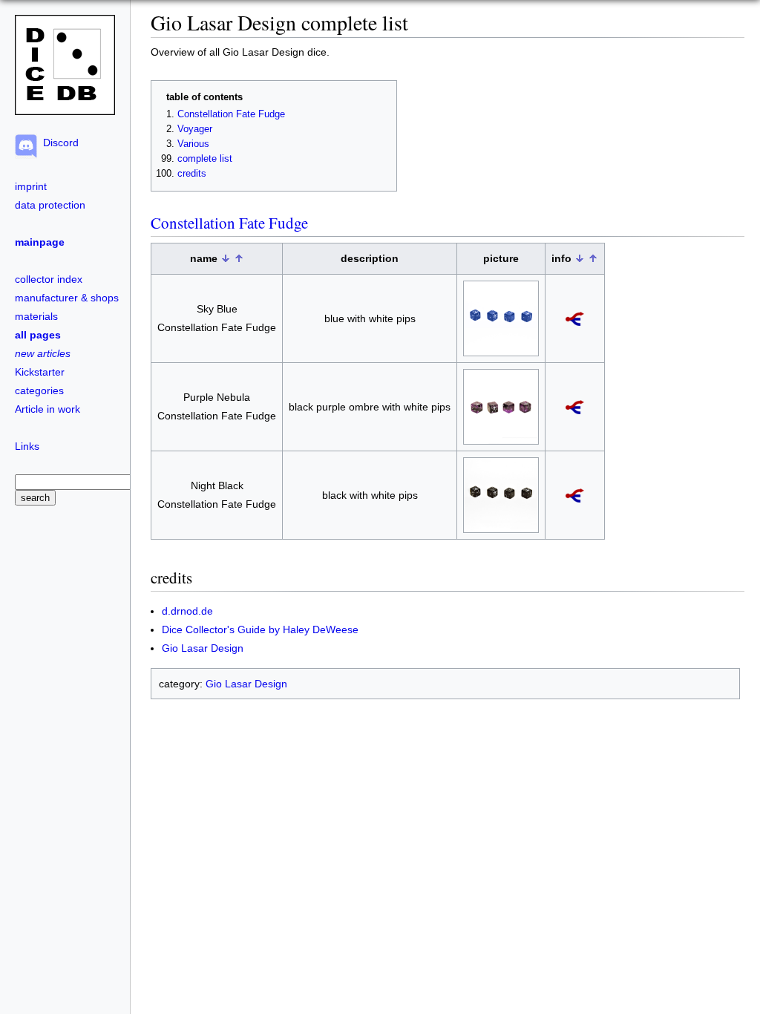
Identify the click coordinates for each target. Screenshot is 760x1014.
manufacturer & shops (67, 298)
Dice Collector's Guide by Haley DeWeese (260, 629)
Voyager (194, 129)
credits (191, 174)
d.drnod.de (187, 611)
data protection (50, 205)
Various (193, 144)
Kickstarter (40, 372)
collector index (48, 279)
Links (27, 446)
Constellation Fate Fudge (231, 114)
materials (36, 316)
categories (39, 390)
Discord (58, 142)
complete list (204, 159)
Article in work (47, 409)
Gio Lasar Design (202, 648)
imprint (31, 186)
